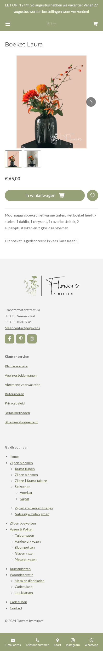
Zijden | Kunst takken (31, 481)
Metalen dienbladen (30, 581)
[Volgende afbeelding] (91, 102)
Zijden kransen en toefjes (34, 508)
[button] (13, 158)
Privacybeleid (15, 403)
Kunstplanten (20, 569)
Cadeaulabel (24, 587)
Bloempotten (25, 547)
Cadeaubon (18, 602)
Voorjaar (26, 492)
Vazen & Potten (22, 529)
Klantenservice (16, 366)
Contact (16, 608)
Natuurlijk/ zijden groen (32, 514)
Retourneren (14, 394)
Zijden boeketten (23, 523)
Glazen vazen (24, 553)
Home (14, 456)
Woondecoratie (21, 575)
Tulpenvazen (24, 535)
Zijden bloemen (21, 463)
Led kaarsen (24, 592)
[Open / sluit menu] (7, 23)
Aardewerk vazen (28, 541)
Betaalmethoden (17, 413)
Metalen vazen (26, 559)
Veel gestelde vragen (21, 375)
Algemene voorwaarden (22, 385)
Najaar (24, 499)
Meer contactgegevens (22, 328)
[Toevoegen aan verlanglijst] (92, 195)
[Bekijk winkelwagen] (95, 23)
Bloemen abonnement (21, 422)
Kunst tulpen (25, 469)
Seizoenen (22, 486)
